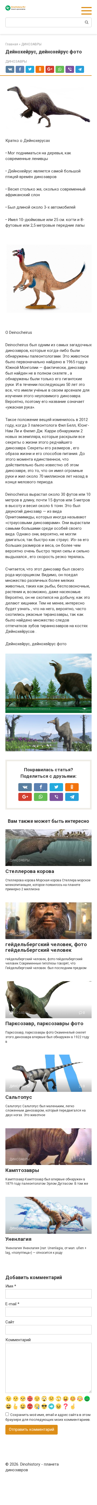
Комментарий (18, 1339)
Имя (10, 1286)
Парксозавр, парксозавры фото (44, 1023)
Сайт (9, 1322)
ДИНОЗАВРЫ (16, 61)
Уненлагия (18, 1239)
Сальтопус (18, 1097)
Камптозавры (22, 1170)
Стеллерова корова (29, 871)
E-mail (12, 1304)
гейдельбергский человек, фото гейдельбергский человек (46, 947)
